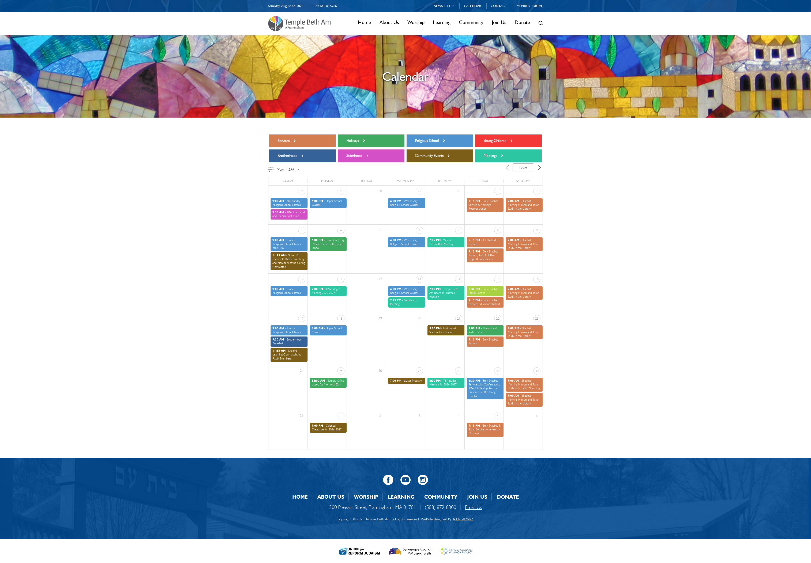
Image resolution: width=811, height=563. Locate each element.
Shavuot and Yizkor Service (483, 330)
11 (341, 279)
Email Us (473, 507)
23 (537, 318)
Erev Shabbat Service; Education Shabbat (484, 302)
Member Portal (530, 6)
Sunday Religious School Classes (286, 291)
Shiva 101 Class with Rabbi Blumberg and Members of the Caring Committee (288, 261)
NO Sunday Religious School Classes (286, 203)
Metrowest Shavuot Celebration (442, 330)
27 (341, 191)
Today (523, 167)
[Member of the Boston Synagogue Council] (410, 551)
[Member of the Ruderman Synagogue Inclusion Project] (456, 551)
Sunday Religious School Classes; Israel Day (287, 244)
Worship (416, 22)
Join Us (499, 22)
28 (458, 371)
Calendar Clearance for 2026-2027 (327, 427)
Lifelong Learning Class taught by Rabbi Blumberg (286, 354)
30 (537, 371)
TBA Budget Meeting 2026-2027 (326, 291)
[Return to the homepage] (299, 23)
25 (341, 371)
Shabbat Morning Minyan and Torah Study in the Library (523, 204)
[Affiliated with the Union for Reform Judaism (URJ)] (359, 551)
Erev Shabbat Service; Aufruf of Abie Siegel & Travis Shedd (483, 255)
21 (458, 318)
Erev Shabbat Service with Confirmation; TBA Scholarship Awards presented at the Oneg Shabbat (484, 388)
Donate (522, 22)
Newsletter (444, 6)
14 (458, 279)
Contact (499, 6)
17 (301, 318)
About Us (389, 22)
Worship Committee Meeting (441, 242)
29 (419, 191)
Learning (441, 22)
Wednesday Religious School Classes (404, 203)
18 (341, 318)
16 (537, 279)
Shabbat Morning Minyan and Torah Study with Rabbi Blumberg (524, 384)
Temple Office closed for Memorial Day (328, 382)
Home (364, 22)
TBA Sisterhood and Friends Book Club (288, 214)
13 (419, 279)
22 (497, 318)
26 (301, 191)
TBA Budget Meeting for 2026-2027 (443, 382)
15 (497, 279)
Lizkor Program (413, 381)
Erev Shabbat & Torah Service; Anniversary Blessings (485, 429)
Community (471, 22)
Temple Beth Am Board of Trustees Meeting (443, 292)
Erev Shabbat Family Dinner (483, 291)
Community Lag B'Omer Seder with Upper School (328, 244)
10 (301, 279)
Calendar (472, 6)
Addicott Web (463, 519)
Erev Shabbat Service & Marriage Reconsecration (483, 204)
